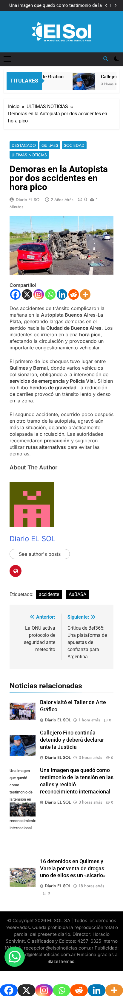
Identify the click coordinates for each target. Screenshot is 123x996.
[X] (27, 294)
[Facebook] (15, 294)
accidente (49, 594)
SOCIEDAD (74, 145)
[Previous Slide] (106, 5)
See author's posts (40, 554)
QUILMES (49, 145)
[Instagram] (38, 294)
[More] (85, 294)
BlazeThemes (60, 961)
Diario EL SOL (28, 200)
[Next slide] (115, 5)
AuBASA (77, 594)
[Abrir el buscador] (105, 58)
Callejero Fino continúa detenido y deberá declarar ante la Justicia (72, 740)
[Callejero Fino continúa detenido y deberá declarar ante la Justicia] (80, 86)
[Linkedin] (62, 294)
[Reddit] (73, 294)
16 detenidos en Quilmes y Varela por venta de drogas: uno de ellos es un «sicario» (73, 868)
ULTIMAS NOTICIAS (29, 155)
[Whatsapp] (50, 294)
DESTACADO (24, 145)
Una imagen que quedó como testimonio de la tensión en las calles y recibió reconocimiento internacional (55, 5)
